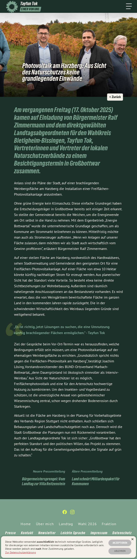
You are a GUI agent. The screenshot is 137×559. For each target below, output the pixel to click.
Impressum (99, 533)
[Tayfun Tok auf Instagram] (72, 513)
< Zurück (115, 97)
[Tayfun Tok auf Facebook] (64, 513)
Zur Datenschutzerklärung (20, 552)
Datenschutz (122, 533)
